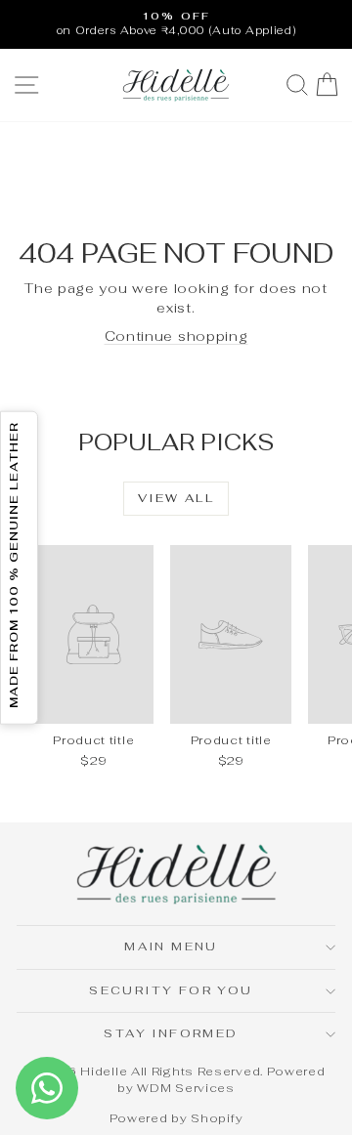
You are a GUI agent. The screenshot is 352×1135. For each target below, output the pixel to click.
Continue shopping (176, 336)
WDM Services (185, 1088)
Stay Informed (171, 1033)
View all (176, 498)
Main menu (171, 946)
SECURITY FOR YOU (170, 990)
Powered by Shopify (176, 1118)
